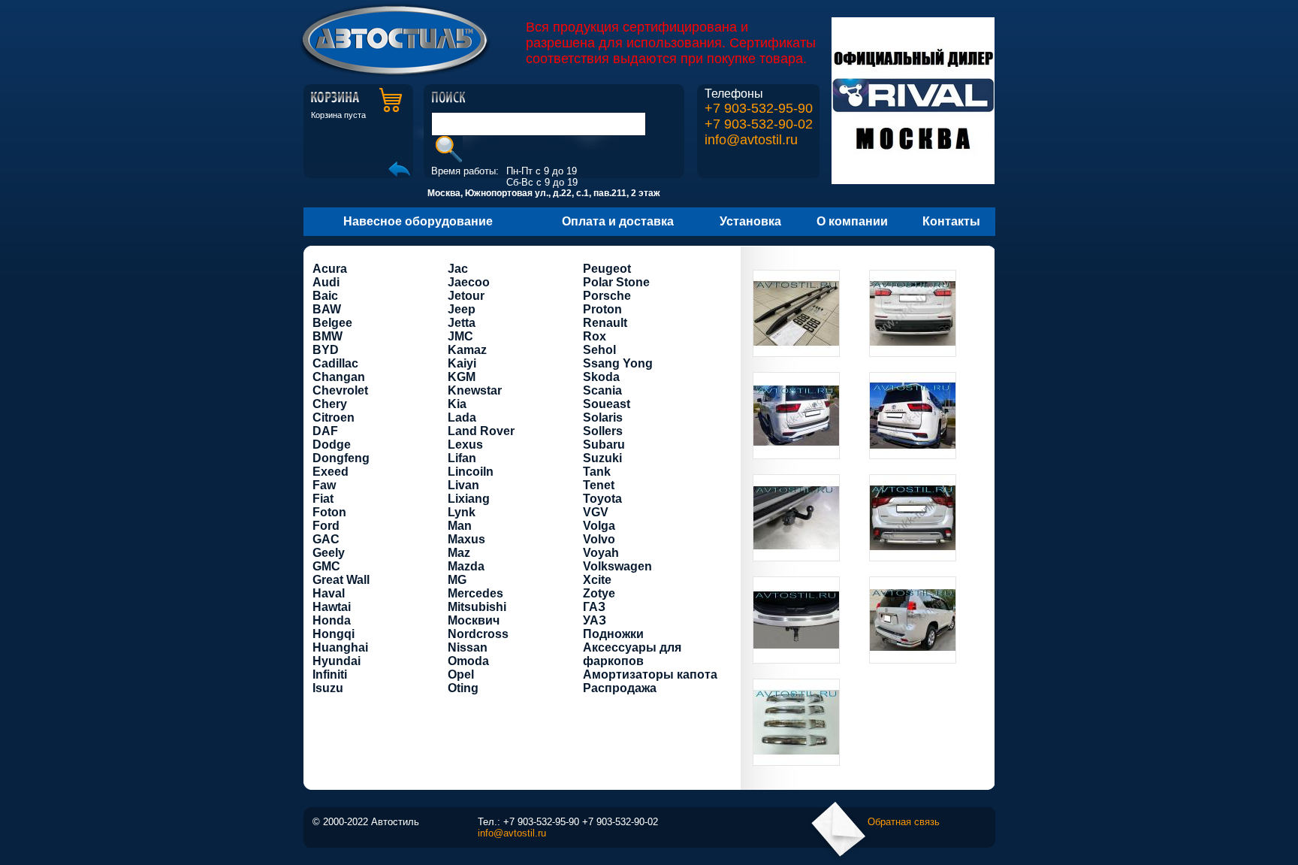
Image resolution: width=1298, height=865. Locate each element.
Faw (324, 485)
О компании (852, 221)
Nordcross (478, 634)
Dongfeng (341, 458)
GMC (326, 566)
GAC (326, 539)
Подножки (613, 634)
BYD (325, 349)
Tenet (598, 485)
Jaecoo (469, 282)
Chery (329, 404)
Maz (459, 552)
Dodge (331, 444)
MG (457, 579)
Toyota (602, 498)
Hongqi (333, 634)
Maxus (466, 539)
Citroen (333, 417)
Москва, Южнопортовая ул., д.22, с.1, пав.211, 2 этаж (543, 193)
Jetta (461, 322)
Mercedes (475, 593)
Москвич (474, 620)
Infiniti (329, 674)
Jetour (466, 295)
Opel (461, 674)
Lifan (462, 458)
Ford (326, 525)
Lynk (461, 512)
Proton (602, 309)
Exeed (330, 471)
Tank (597, 471)
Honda (331, 620)
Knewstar (475, 390)
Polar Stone (616, 282)
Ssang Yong (618, 363)
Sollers (603, 431)
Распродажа (620, 688)
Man (460, 525)
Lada (462, 417)
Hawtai (331, 606)
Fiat (323, 498)
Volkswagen (617, 566)
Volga (599, 525)
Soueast (606, 404)
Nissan (468, 647)
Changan (338, 376)
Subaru (604, 444)
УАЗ (594, 620)
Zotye (599, 593)
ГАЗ (594, 606)
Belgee (332, 322)
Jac (458, 268)
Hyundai (336, 661)
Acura (329, 268)
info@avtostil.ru (751, 139)
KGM (461, 376)
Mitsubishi (477, 606)
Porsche (607, 295)
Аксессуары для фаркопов (632, 654)
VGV (595, 512)
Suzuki (602, 458)
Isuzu (327, 688)
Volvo (599, 539)
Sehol (599, 349)
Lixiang (469, 498)
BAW (326, 309)
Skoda (601, 376)
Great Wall (341, 579)
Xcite (597, 579)
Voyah (601, 552)
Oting (463, 688)
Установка (750, 221)
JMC (460, 336)
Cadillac (335, 363)
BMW (327, 336)
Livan (463, 485)
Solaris (603, 417)
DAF (325, 431)
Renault (605, 322)
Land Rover (481, 431)
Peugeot (607, 268)
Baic (325, 295)
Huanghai (340, 647)
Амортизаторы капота (650, 674)
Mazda (466, 566)
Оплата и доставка (618, 221)
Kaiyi (462, 363)
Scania (602, 390)
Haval (328, 593)
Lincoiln (471, 471)
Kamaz (467, 349)
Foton (329, 512)
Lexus (465, 444)
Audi (326, 282)
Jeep (461, 309)
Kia (457, 404)
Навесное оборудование (418, 221)
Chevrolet (340, 390)
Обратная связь (904, 821)
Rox (594, 336)
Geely (328, 552)
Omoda (468, 661)
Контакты (951, 221)
